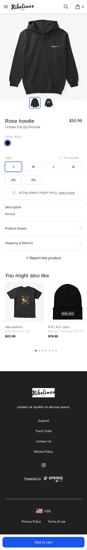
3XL (33, 180)
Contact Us (43, 441)
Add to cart (43, 542)
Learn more (66, 193)
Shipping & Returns (19, 243)
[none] (69, 158)
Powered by (32, 478)
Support (43, 420)
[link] (24, 302)
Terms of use (56, 521)
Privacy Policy (31, 521)
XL (73, 167)
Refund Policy (43, 451)
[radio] (13, 167)
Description (13, 207)
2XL (13, 180)
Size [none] (8, 157)
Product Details (16, 228)
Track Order (43, 431)
